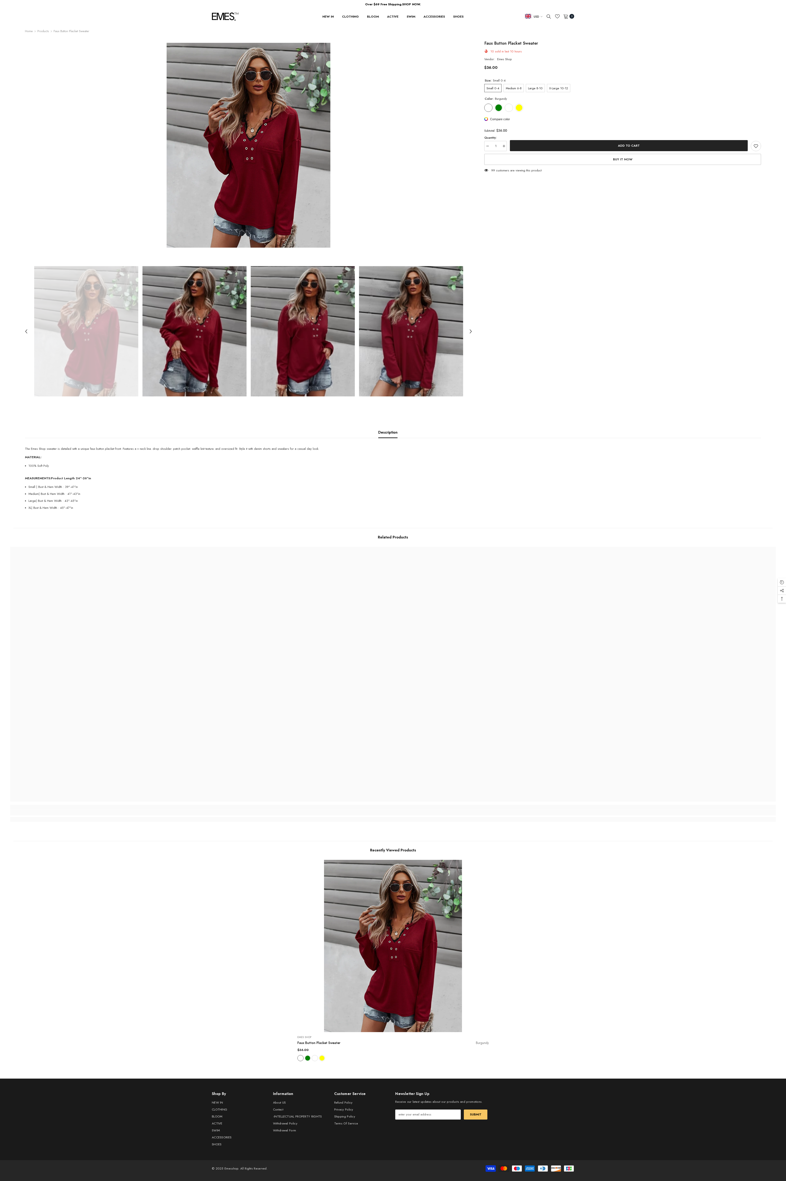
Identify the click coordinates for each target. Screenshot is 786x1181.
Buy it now (622, 159)
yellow (322, 1058)
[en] (528, 16)
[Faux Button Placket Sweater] (393, 946)
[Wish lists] (557, 16)
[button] (26, 331)
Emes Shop (504, 59)
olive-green (308, 1058)
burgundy (300, 1058)
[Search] (548, 16)
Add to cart (629, 145)
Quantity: (490, 137)
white (315, 1058)
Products (43, 31)
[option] (248, 145)
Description (388, 432)
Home (29, 31)
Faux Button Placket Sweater (393, 1042)
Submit (475, 1114)
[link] (106, 812)
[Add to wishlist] (756, 146)
